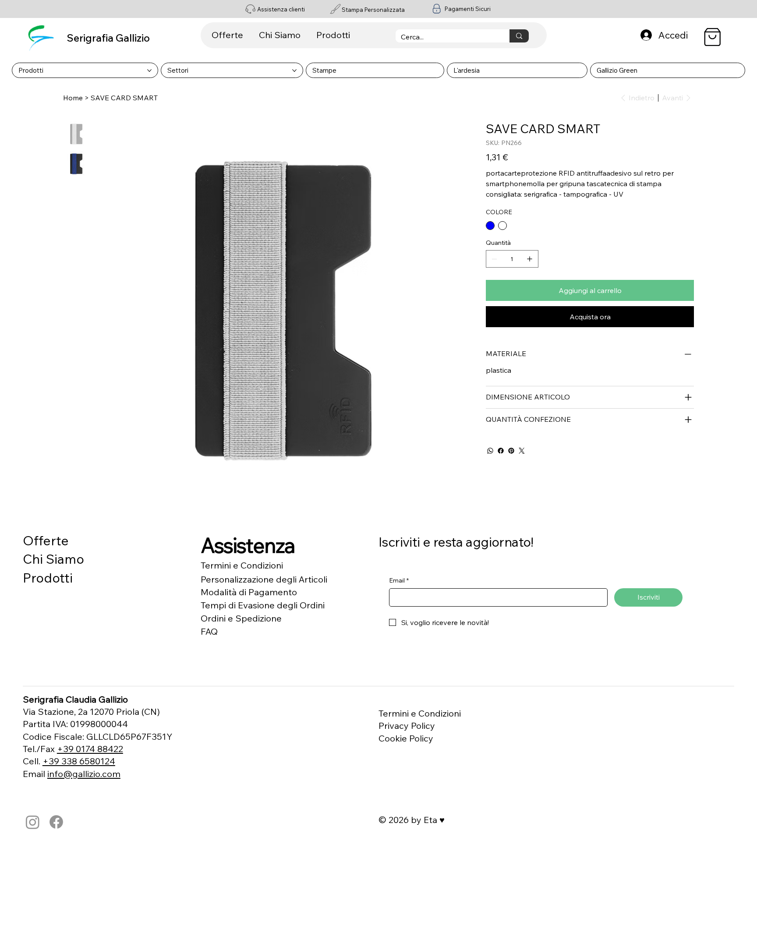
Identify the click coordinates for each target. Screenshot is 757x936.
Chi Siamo (53, 559)
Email (399, 580)
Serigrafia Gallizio (108, 38)
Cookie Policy (405, 738)
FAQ (209, 631)
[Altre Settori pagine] (294, 70)
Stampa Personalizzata (373, 9)
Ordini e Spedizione (241, 618)
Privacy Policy (406, 725)
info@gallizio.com (83, 773)
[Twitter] (521, 450)
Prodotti (48, 577)
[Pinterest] (511, 450)
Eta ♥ (434, 819)
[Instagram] (33, 822)
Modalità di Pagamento (249, 591)
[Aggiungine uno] (529, 259)
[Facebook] (500, 450)
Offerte (46, 540)
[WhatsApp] (490, 450)
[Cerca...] (518, 35)
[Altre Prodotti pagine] (149, 70)
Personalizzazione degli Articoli (264, 579)
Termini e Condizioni (242, 565)
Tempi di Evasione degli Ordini (263, 605)
